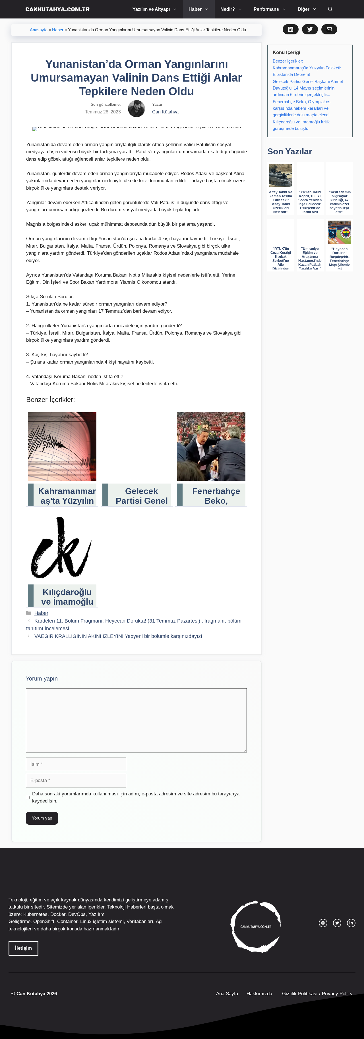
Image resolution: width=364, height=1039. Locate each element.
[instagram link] (323, 923)
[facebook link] (351, 923)
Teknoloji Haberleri (126, 907)
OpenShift (43, 921)
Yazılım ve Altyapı (151, 9)
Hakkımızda (259, 993)
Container (67, 921)
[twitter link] (337, 923)
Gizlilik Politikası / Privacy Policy (317, 993)
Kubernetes (35, 914)
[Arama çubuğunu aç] (330, 9)
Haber (195, 9)
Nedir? (227, 9)
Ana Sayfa (227, 993)
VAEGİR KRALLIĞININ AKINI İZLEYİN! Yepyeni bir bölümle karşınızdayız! (118, 636)
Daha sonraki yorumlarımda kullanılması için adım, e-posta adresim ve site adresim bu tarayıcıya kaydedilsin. (135, 797)
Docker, (58, 914)
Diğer (303, 9)
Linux (86, 921)
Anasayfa (38, 30)
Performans (266, 9)
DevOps (77, 914)
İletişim (23, 948)
